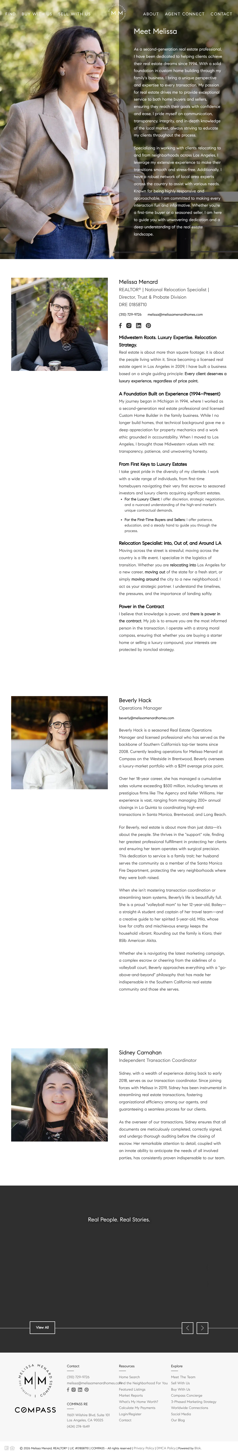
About (151, 14)
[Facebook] (68, 1390)
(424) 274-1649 (78, 1427)
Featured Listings (132, 1390)
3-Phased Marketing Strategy (193, 1402)
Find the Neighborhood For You (143, 1383)
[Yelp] (93, 1390)
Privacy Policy (144, 1448)
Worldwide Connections (189, 1408)
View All (42, 1328)
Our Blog (178, 1420)
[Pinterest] (86, 1390)
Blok (198, 1448)
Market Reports (131, 1396)
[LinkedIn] (80, 1390)
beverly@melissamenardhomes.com (146, 718)
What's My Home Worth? (138, 1402)
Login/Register (130, 1414)
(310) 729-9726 (130, 315)
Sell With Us (74, 14)
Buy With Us (37, 14)
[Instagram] (73, 1390)
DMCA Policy (166, 1448)
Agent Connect (185, 14)
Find (10, 14)
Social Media (181, 1414)
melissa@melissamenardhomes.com (175, 315)
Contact (222, 14)
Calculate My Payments (137, 1408)
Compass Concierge (186, 1396)
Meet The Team (183, 1377)
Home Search (129, 1377)
